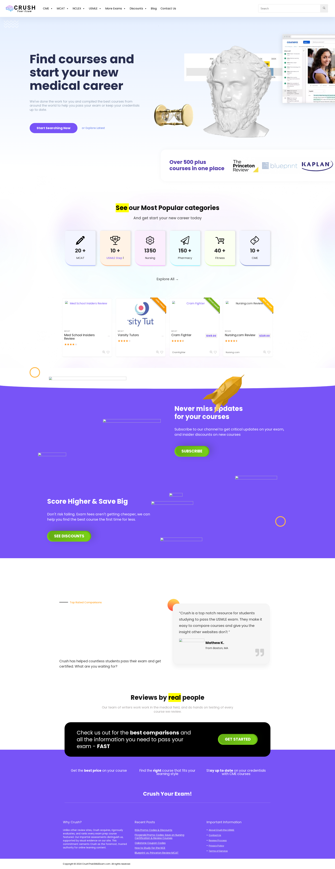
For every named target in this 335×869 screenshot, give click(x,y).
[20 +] (80, 240)
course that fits (174, 770)
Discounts (136, 8)
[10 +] (115, 240)
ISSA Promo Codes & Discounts (153, 830)
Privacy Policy (216, 845)
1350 (150, 250)
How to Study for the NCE (150, 848)
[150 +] (185, 240)
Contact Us (168, 8)
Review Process (218, 840)
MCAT (61, 8)
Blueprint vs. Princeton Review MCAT (156, 852)
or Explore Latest (93, 128)
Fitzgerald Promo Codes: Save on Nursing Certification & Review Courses (159, 836)
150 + (184, 250)
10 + (115, 250)
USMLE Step (114, 258)
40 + (219, 250)
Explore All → (168, 279)
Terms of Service (218, 851)
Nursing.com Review (240, 335)
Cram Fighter (181, 335)
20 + (80, 250)
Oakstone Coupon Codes (150, 843)
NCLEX (77, 8)
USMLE (93, 8)
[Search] (324, 8)
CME (46, 8)
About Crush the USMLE (221, 830)
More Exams (113, 8)
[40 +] (219, 240)
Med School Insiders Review (79, 337)
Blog (154, 8)
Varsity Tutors (128, 335)
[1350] (150, 240)
